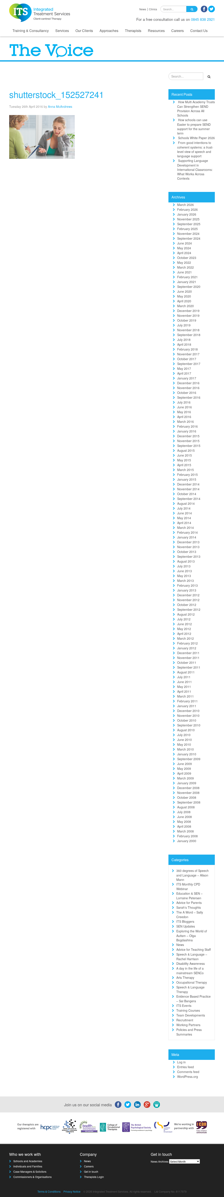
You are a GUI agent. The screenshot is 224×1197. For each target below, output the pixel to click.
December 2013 (188, 542)
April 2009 (184, 773)
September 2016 (188, 397)
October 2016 (186, 392)
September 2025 (188, 224)
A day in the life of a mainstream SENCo (190, 970)
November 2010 (188, 715)
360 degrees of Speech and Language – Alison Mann (192, 875)
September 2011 (188, 667)
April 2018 (184, 344)
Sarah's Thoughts (188, 907)
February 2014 (187, 532)
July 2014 (184, 508)
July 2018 (184, 339)
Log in (181, 1062)
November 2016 (188, 388)
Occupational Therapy (191, 982)
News (142, 9)
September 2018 (188, 335)
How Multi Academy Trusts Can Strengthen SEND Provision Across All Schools (196, 108)
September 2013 (188, 556)
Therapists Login (94, 1177)
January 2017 (186, 378)
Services (62, 30)
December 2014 (188, 484)
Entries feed (185, 1067)
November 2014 (188, 489)
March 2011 (185, 696)
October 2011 (186, 662)
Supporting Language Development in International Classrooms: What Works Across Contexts (195, 169)
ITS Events (183, 1005)
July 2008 (184, 812)
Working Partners (188, 1025)
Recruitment (184, 1020)
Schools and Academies (27, 1161)
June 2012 (184, 624)
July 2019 (184, 325)
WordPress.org (187, 1076)
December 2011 (188, 653)
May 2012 (184, 629)
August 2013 (186, 561)
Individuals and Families (27, 1166)
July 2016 (184, 402)
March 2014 (185, 527)
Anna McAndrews (60, 106)
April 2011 (184, 691)
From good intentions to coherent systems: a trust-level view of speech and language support (195, 149)
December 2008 (188, 788)
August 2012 (186, 614)
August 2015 (186, 450)
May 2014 (184, 518)
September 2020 (188, 286)
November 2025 (188, 219)
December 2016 (188, 383)
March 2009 (185, 778)
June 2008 (184, 817)
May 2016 (184, 412)
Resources (156, 30)
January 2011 (186, 706)
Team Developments (190, 1015)
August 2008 (186, 807)
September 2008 (188, 802)
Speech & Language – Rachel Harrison (191, 956)
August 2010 (186, 730)
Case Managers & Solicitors (29, 1171)
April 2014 (184, 523)
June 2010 (184, 739)
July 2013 (184, 566)
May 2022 (184, 262)
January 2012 (186, 648)
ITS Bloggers (185, 921)
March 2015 (185, 469)
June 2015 (184, 455)
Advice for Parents (189, 902)
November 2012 (188, 600)
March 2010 (185, 749)
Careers (177, 30)
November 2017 (188, 354)
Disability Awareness (190, 963)
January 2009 (186, 783)
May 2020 (184, 296)
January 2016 (186, 431)
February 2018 (187, 349)
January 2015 (186, 479)
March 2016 (185, 421)
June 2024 (184, 243)
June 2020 (184, 291)
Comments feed (188, 1072)
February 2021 (187, 277)
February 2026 (187, 209)
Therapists (133, 30)
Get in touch (91, 1171)
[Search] (192, 9)
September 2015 (188, 445)
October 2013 (186, 551)
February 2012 (187, 643)
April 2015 (184, 465)
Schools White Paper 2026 (196, 138)
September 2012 (188, 609)
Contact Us (199, 30)
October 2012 (186, 604)
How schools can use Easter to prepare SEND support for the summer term (194, 126)
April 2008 (184, 826)
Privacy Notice (71, 1191)
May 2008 (184, 821)
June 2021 (184, 272)
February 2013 (187, 585)
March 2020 (185, 306)
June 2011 (184, 682)
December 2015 (188, 436)
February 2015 (187, 474)
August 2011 (186, 672)
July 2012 (184, 619)
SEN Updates (185, 926)
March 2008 (185, 831)
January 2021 (186, 282)
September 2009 (188, 759)
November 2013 (188, 547)
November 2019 (188, 315)
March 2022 (185, 267)
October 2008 (186, 797)
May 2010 (184, 744)
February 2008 (187, 836)
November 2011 (188, 657)
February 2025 (187, 229)
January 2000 (186, 841)
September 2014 (188, 498)
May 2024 (184, 248)
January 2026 (186, 214)
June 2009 (184, 763)
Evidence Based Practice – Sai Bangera (193, 998)
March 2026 (185, 204)
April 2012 (184, 633)
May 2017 (184, 368)
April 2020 (184, 301)
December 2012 (188, 595)
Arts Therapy (185, 977)
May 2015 (184, 460)
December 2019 (188, 310)
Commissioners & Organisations (32, 1177)
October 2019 (186, 320)
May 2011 (184, 686)
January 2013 (186, 590)
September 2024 (188, 238)
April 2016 (184, 416)
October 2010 (186, 720)
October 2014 (186, 494)
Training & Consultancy (30, 30)
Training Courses (188, 1010)
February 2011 (187, 701)
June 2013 (184, 571)
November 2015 (188, 441)
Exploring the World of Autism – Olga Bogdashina (191, 935)
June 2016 (184, 407)
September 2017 (188, 363)
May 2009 (184, 768)
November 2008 (188, 792)
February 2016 (187, 426)
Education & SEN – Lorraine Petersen (189, 895)
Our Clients (84, 30)
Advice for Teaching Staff (193, 949)
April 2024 (184, 253)
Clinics (153, 9)
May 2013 (184, 576)
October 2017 (186, 359)
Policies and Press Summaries (189, 1031)
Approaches (109, 30)
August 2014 (186, 503)
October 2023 (186, 257)
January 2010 (186, 754)
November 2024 (188, 233)
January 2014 (186, 537)
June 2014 (184, 513)
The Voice (149, 78)
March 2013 (185, 580)
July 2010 (184, 735)
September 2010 (188, 725)
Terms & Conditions (49, 1191)
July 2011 (184, 677)
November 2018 (188, 330)
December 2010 (188, 710)
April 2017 (184, 373)
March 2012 (185, 638)
